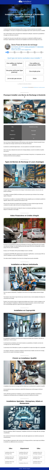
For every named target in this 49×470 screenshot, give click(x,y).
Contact (20, 468)
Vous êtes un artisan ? (42, 87)
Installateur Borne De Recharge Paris (9, 453)
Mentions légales (26, 468)
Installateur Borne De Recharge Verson (37, 462)
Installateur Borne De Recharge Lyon (9, 462)
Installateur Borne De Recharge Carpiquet (37, 453)
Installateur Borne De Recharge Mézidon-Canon (23, 458)
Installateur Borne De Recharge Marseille (9, 458)
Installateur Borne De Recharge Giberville (23, 453)
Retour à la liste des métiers (25, 83)
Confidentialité (26, 87)
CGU (22, 87)
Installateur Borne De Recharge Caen (37, 458)
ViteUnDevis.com (36, 87)
